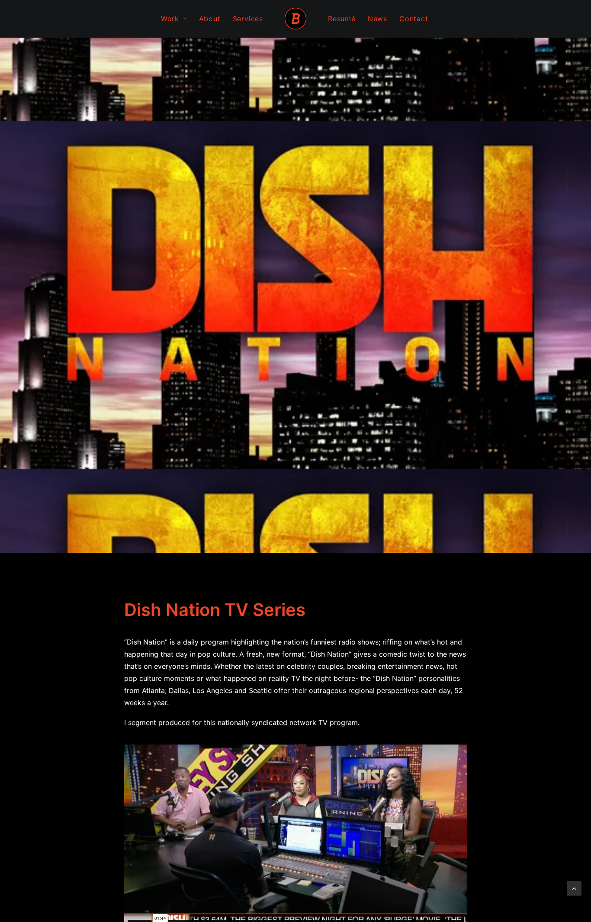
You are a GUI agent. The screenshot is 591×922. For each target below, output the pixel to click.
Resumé (342, 18)
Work (170, 18)
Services (248, 18)
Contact (413, 18)
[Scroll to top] (574, 887)
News (377, 18)
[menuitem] (174, 18)
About (210, 18)
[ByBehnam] (295, 18)
